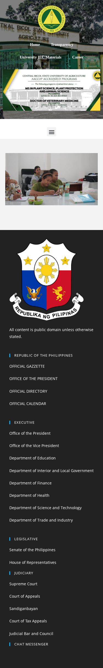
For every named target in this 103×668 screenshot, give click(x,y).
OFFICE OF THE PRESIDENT (33, 378)
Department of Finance (30, 483)
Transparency (62, 45)
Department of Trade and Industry (41, 520)
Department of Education (32, 458)
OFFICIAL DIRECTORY (28, 391)
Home (35, 45)
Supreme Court (23, 583)
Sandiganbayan (23, 608)
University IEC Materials (40, 57)
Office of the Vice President (34, 445)
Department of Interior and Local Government (51, 470)
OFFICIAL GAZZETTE (27, 366)
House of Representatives (32, 562)
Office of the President (30, 433)
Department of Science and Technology (45, 507)
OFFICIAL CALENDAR (27, 403)
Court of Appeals (24, 596)
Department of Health (29, 495)
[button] (12, 106)
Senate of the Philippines (32, 549)
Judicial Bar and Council (31, 633)
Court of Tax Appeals (28, 620)
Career (77, 57)
